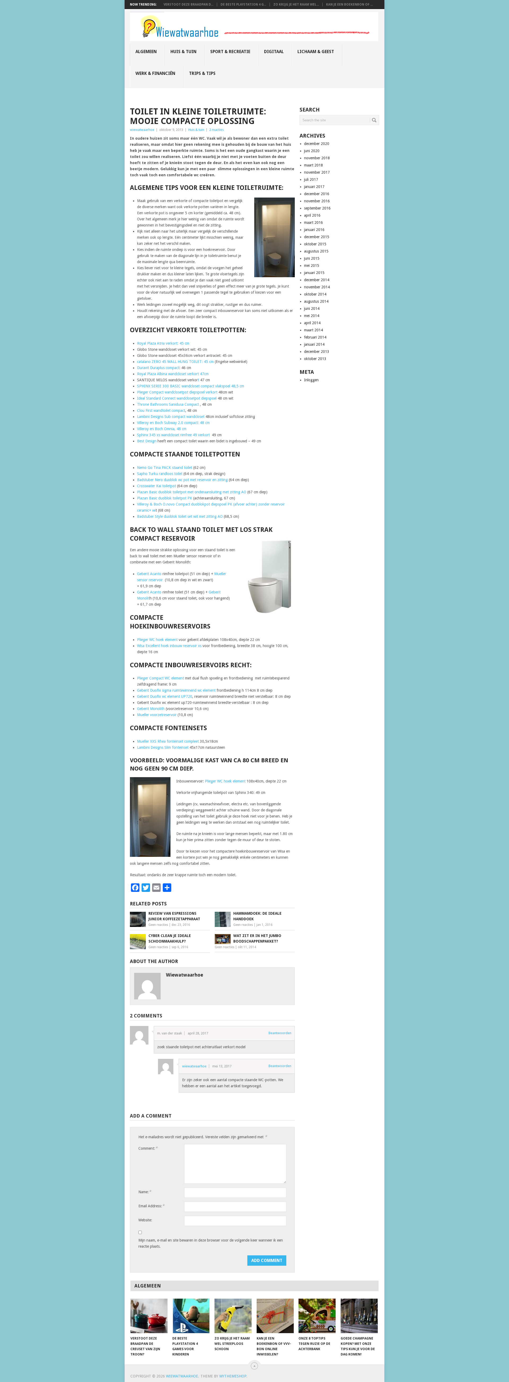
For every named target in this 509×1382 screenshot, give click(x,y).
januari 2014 (314, 344)
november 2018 (317, 158)
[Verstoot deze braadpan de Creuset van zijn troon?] (149, 1316)
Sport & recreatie (230, 51)
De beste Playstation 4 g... (243, 4)
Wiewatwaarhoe (182, 1376)
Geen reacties (158, 925)
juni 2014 (311, 308)
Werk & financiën (155, 73)
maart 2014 (313, 330)
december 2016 (316, 194)
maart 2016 (313, 222)
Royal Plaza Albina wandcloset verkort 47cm (173, 374)
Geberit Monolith (151, 709)
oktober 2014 (315, 294)
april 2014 (312, 323)
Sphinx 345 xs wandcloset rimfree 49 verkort (174, 435)
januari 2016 (314, 230)
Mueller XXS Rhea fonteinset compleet (168, 741)
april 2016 (312, 215)
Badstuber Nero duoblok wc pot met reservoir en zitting (182, 480)
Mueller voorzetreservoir (157, 715)
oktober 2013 (315, 359)
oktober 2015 (315, 244)
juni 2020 (311, 151)
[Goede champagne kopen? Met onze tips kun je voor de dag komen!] (359, 1316)
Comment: (147, 1148)
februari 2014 (315, 337)
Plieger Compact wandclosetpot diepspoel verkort (177, 392)
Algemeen (146, 51)
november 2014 (317, 287)
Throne (143, 404)
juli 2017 (311, 179)
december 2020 (316, 144)
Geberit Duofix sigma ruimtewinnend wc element (176, 690)
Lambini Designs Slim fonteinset (162, 747)
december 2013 (316, 351)
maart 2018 (313, 165)
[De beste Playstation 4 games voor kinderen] (190, 1316)
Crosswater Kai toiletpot (156, 486)
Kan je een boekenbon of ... (349, 4)
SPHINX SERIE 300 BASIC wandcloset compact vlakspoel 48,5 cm (190, 386)
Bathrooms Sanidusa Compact (174, 404)
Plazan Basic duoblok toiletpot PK (165, 498)
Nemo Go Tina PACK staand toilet (164, 467)
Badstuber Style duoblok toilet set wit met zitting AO (180, 516)
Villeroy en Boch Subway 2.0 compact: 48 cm (173, 423)
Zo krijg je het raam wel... (296, 4)
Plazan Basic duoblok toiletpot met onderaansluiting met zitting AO (191, 492)
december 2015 (316, 237)
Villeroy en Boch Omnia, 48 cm (161, 429)
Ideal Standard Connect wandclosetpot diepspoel (177, 398)
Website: (145, 1220)
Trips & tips (202, 73)
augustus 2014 (316, 301)
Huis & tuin (183, 51)
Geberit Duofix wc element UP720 (164, 696)
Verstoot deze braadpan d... (188, 4)
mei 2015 (311, 265)
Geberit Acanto (149, 574)
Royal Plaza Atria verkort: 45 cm (163, 343)
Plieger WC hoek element (157, 639)
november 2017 (317, 172)
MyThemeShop (232, 1376)
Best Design (147, 441)
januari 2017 (314, 187)
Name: (144, 1191)
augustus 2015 (316, 251)
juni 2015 (311, 258)
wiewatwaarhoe (142, 130)
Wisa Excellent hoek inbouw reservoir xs (169, 646)
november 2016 (317, 201)
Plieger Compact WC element (161, 678)
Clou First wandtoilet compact (161, 410)
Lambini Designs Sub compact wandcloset (171, 416)
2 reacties (216, 130)
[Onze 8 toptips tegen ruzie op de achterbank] (317, 1316)
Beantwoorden (280, 1033)
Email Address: (151, 1205)
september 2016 (317, 208)
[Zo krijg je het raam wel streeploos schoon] (233, 1316)
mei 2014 (311, 316)
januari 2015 (314, 273)
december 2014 (316, 280)
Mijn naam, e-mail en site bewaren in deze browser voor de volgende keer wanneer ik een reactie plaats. (210, 1243)
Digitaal (274, 51)
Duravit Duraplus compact (158, 368)
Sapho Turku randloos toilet (159, 474)
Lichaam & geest (315, 51)
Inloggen (311, 380)
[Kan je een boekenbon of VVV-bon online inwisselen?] (275, 1316)
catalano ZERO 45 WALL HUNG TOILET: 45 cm (175, 362)
